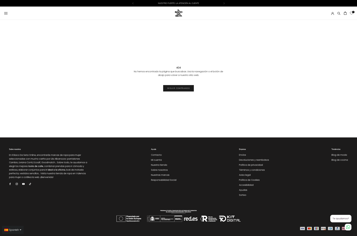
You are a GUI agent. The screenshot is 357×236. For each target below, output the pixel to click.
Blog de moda (339, 154)
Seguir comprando (178, 88)
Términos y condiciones (252, 170)
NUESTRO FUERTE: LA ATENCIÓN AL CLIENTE (178, 3)
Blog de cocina (339, 160)
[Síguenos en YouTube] (23, 183)
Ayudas (243, 190)
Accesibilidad (246, 185)
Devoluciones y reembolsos (254, 160)
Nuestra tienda (159, 165)
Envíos (242, 154)
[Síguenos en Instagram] (16, 183)
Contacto (156, 154)
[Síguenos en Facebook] (10, 183)
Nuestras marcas (160, 175)
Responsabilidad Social (163, 180)
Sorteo (242, 195)
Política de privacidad (251, 165)
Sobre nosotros (159, 170)
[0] (351, 13)
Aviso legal (245, 175)
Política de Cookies (249, 180)
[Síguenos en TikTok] (30, 183)
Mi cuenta (156, 160)
